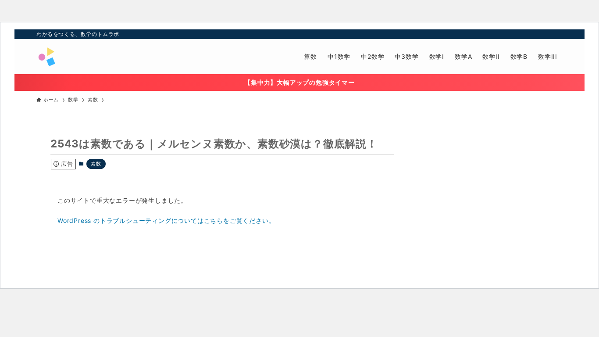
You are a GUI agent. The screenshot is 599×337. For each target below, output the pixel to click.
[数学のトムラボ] (46, 56)
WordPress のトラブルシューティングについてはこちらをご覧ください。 (166, 220)
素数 (96, 164)
